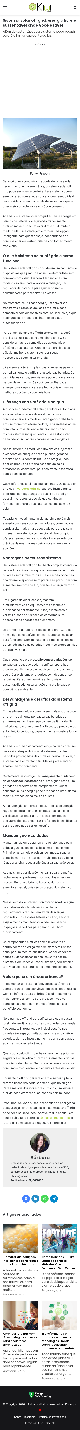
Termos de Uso (34, 1423)
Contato (51, 1423)
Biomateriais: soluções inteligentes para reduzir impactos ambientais (20, 1273)
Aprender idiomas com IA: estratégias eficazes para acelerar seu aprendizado (20, 1350)
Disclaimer (30, 1416)
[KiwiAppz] (40, 7)
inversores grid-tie (28, 488)
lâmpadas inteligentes (55, 1118)
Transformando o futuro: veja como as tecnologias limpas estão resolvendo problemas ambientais (59, 1354)
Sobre (17, 1416)
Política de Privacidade (52, 1416)
